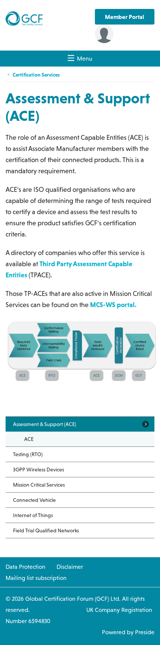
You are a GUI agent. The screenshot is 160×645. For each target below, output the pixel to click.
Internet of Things (33, 515)
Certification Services (36, 74)
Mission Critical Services (39, 485)
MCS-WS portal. (113, 305)
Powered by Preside (128, 632)
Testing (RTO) (28, 454)
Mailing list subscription (36, 577)
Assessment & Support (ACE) (44, 424)
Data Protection (25, 566)
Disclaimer (70, 566)
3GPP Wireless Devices (38, 470)
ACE (28, 439)
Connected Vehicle (34, 500)
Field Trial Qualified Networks (46, 530)
